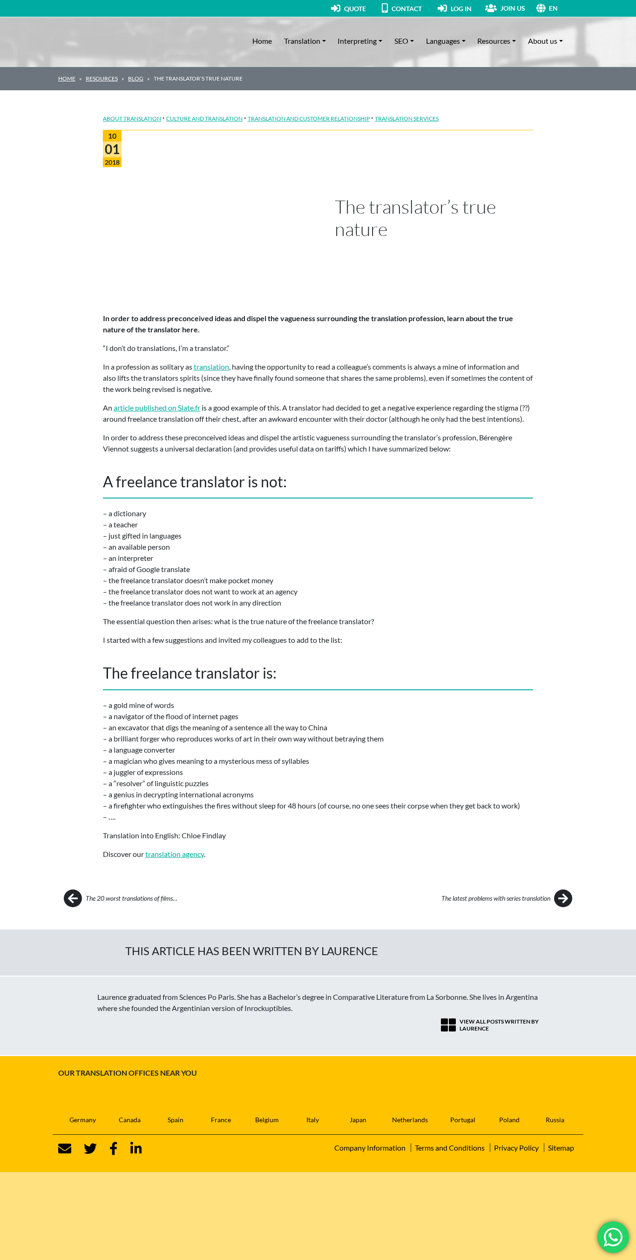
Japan (358, 1120)
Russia (555, 1120)
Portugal (462, 1120)
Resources (493, 40)
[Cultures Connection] (109, 41)
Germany (82, 1120)
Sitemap (561, 1147)
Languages (443, 40)
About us (542, 40)
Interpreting (357, 40)
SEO (401, 40)
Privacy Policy (516, 1147)
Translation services (407, 118)
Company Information (370, 1147)
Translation (302, 40)
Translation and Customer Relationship (309, 118)
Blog (135, 78)
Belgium (267, 1120)
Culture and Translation (204, 118)
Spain (175, 1120)
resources (102, 78)
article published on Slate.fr (157, 407)
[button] (563, 8)
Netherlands (410, 1120)
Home (262, 40)
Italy (312, 1120)
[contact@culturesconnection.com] (64, 1148)
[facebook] (108, 1148)
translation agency (174, 853)
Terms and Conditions (450, 1147)
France (221, 1120)
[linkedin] (130, 1148)
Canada (130, 1120)
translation (211, 366)
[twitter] (85, 1148)
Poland (509, 1120)
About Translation (132, 118)
